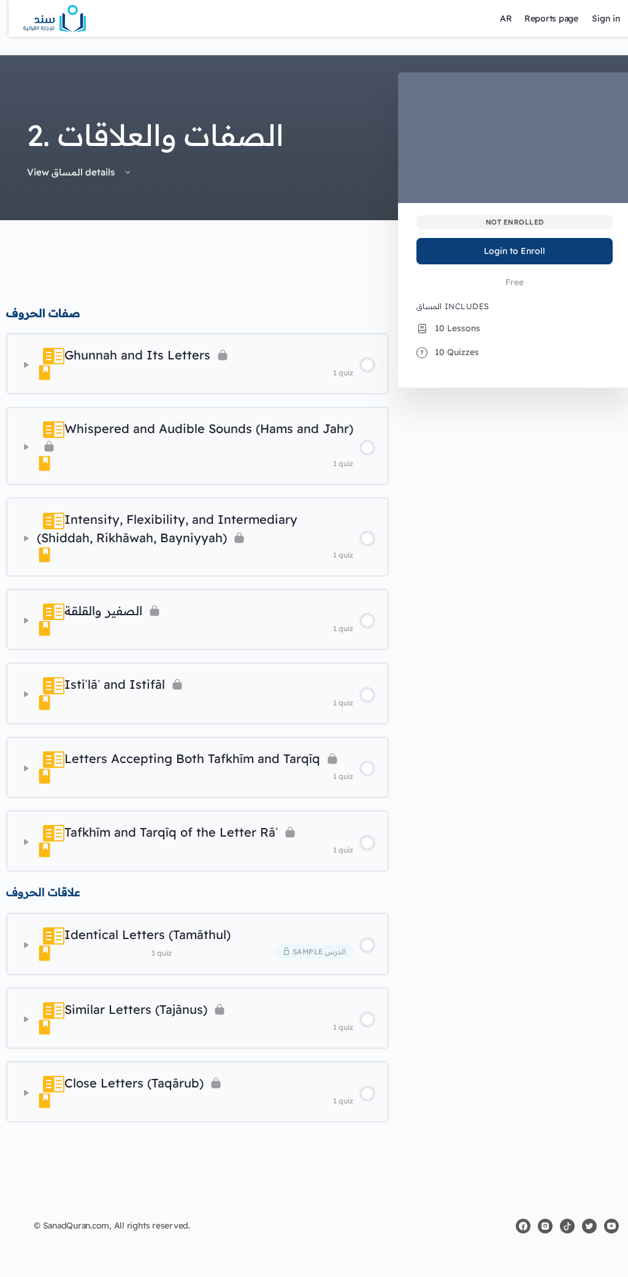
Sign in (606, 18)
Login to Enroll (514, 250)
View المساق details (72, 172)
